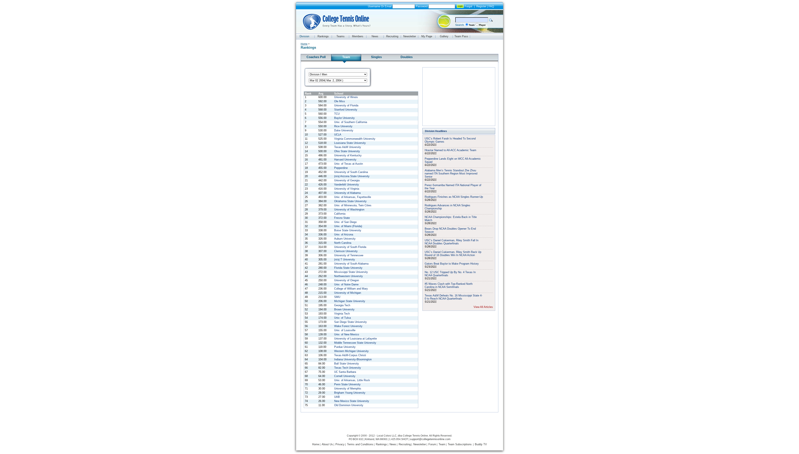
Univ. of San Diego (345, 222)
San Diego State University (350, 321)
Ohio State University (347, 151)
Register (481, 6)
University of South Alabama (351, 263)
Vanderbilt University (346, 184)
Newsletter (419, 444)
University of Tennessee (348, 255)
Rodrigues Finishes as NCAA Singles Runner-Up (454, 196)
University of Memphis (347, 388)
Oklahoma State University (350, 201)
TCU (337, 113)
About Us (327, 444)
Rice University (343, 126)
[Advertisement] (459, 97)
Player (482, 25)
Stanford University (345, 109)
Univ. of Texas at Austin (348, 163)
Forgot (468, 6)
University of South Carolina (351, 172)
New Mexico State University (351, 401)
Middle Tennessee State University (355, 342)
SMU (337, 297)
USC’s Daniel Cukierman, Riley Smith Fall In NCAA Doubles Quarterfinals (451, 242)
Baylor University (344, 117)
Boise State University (347, 230)
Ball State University (346, 363)
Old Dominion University (348, 405)
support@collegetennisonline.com (430, 439)
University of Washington (349, 209)
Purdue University (345, 346)
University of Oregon (346, 280)
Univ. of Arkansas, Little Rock (352, 380)
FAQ (491, 6)
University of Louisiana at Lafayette (355, 338)
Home (304, 43)
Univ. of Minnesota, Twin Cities (352, 205)
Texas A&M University (347, 147)
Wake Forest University (348, 326)
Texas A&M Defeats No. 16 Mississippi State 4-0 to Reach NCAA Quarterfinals (453, 297)
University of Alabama (347, 192)
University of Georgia (347, 180)
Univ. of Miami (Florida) (348, 226)
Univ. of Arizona (343, 234)
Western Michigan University (351, 351)
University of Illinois (346, 97)
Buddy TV (481, 444)
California (339, 213)
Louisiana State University (350, 142)
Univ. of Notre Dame (346, 284)
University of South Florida (350, 247)
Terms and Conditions (360, 444)
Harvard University (345, 159)
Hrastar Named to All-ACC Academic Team (450, 150)
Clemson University (346, 251)
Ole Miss (339, 101)
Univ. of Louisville (344, 330)
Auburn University (345, 238)
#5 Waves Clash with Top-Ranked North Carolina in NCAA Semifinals (449, 285)
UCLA (337, 134)
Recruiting (405, 444)
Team (472, 25)
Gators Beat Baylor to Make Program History (452, 263)
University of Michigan (347, 292)
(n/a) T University (344, 259)
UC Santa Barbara (345, 371)
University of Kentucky (348, 155)
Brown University (344, 309)
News (393, 444)
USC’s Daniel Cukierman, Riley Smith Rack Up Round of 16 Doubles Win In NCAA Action (453, 253)
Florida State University (348, 267)
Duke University (343, 130)
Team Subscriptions (460, 444)
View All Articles (483, 306)
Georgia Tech (342, 305)
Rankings (381, 444)
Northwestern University (348, 276)
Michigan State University (349, 301)
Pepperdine (341, 167)
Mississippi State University (351, 272)
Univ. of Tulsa (342, 317)
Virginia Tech (342, 313)
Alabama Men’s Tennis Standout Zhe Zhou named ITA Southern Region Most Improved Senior (451, 173)
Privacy (340, 444)
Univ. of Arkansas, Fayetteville (352, 197)
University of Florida (346, 105)
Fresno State (342, 217)
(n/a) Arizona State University (352, 176)
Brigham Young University (349, 392)
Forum (432, 444)
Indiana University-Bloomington (353, 359)
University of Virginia (346, 188)
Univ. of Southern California (350, 122)
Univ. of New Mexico (346, 334)
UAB (337, 396)
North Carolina (342, 242)
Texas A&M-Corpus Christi (350, 355)
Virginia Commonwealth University (354, 138)
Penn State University (347, 384)
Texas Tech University (347, 367)
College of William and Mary (351, 288)
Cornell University (344, 376)
